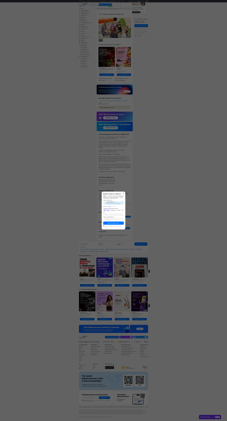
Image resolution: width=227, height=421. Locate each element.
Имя (104, 212)
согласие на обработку (109, 225)
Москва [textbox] (109, 206)
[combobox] (111, 206)
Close (123, 193)
